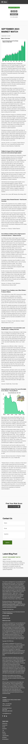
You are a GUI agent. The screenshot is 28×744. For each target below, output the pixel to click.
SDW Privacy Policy (6, 620)
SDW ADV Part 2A (6, 618)
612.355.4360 (14, 17)
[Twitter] (4, 716)
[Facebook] (2, 716)
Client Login (14, 14)
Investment (4, 725)
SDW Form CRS (5, 615)
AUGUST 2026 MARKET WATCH (11, 557)
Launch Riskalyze (13, 506)
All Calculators (5, 739)
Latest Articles (5, 735)
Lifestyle (4, 733)
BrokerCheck (10, 613)
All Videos (4, 737)
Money (3, 732)
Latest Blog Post (10, 554)
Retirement (4, 723)
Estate (3, 726)
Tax (3, 730)
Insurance (4, 728)
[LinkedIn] (6, 716)
